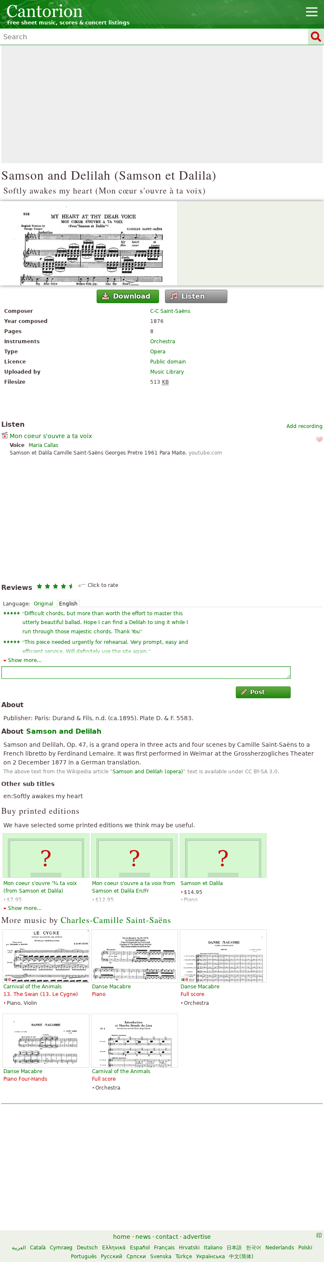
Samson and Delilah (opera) (148, 772)
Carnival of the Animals (32, 987)
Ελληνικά (114, 1248)
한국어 (253, 1248)
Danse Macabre (111, 987)
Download (131, 296)
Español (140, 1248)
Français (164, 1248)
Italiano (213, 1248)
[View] (162, 243)
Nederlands (279, 1248)
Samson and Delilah (63, 731)
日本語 (234, 1248)
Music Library (167, 372)
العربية (19, 1248)
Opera (157, 352)
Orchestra (162, 341)
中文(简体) (241, 1256)
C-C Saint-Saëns (170, 311)
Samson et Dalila (202, 883)
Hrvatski (189, 1248)
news (143, 1236)
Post (257, 692)
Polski (305, 1248)
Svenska (160, 1256)
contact (167, 1236)
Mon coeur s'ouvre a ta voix (51, 436)
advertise (197, 1236)
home (121, 1236)
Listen (193, 296)
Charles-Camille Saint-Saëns (116, 920)
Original (43, 604)
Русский (111, 1256)
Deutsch (87, 1248)
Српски (136, 1256)
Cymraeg (61, 1248)
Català (38, 1248)
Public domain (168, 362)
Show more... (25, 660)
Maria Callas (43, 445)
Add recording (304, 426)
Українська (210, 1256)
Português (84, 1256)
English (68, 604)
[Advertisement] (162, 104)
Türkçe (184, 1256)
